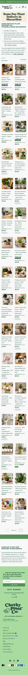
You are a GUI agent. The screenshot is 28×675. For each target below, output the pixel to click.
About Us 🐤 (6, 630)
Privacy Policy (7, 649)
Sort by (3, 58)
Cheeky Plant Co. (16, 670)
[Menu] (25, 7)
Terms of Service (8, 652)
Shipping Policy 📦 (8, 644)
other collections (18, 54)
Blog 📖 (5, 641)
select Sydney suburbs (10, 45)
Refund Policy (7, 646)
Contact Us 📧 (7, 628)
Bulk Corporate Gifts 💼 (10, 633)
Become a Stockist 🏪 (9, 638)
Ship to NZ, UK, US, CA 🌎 (10, 636)
